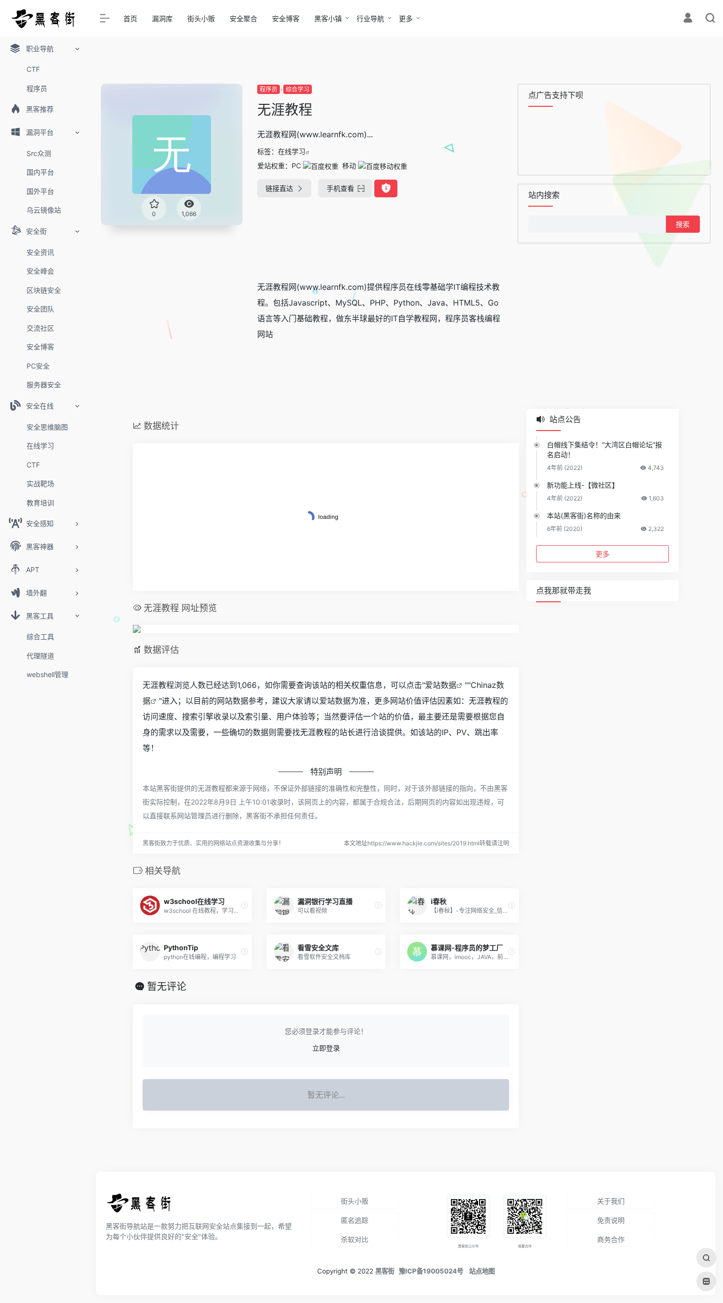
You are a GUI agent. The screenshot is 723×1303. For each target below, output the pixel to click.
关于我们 (611, 1201)
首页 (130, 18)
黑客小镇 (328, 18)
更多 (406, 18)
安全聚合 (243, 18)
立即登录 (326, 1048)
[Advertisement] (380, 234)
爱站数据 (440, 685)
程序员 (268, 89)
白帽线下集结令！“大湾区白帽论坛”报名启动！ (604, 449)
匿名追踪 (354, 1220)
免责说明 (611, 1220)
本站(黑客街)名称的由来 (584, 515)
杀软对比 (354, 1239)
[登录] (688, 19)
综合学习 (297, 89)
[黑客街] (140, 1206)
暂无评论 (166, 987)
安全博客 (286, 18)
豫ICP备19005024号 (431, 1271)
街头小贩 (201, 18)
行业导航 (370, 18)
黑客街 (384, 1271)
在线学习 (291, 151)
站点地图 (482, 1271)
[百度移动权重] (382, 165)
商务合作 (611, 1239)
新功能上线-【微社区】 (583, 485)
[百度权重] (320, 165)
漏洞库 (162, 18)
